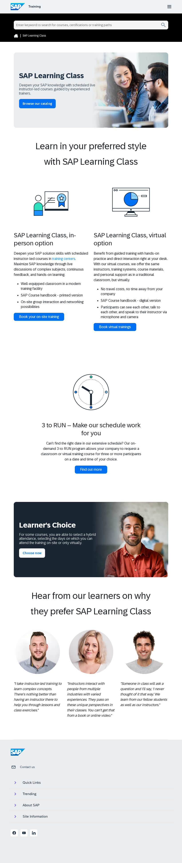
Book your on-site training (39, 317)
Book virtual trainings (115, 327)
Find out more (91, 469)
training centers (63, 259)
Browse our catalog (37, 103)
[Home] (16, 35)
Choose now (32, 553)
